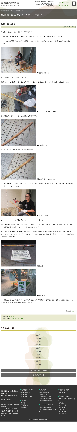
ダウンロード (62, 405)
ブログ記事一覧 (38, 375)
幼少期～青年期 (44, 392)
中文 (68, 5)
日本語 (61, 5)
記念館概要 (62, 407)
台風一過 (11, 316)
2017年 (38, 364)
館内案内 (24, 400)
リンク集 (61, 409)
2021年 (38, 351)
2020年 (38, 354)
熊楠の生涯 (24, 394)
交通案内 (61, 403)
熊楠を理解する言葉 (26, 396)
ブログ (74, 311)
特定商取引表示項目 (45, 407)
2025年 (38, 338)
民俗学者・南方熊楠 (45, 398)
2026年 (38, 335)
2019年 (38, 358)
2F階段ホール (25, 405)
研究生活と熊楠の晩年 (46, 400)
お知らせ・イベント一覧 (38, 370)
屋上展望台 (24, 407)
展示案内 (43, 390)
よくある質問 (62, 411)
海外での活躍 (43, 394)
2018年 (38, 361)
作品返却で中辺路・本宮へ (17, 318)
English (65, 5)
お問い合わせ (62, 413)
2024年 (38, 341)
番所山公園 (62, 392)
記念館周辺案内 (64, 390)
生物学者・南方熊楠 (45, 396)
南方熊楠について (27, 390)
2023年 (38, 345)
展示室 (23, 403)
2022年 (38, 348)
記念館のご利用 (64, 396)
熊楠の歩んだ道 (25, 392)
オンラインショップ (46, 404)
